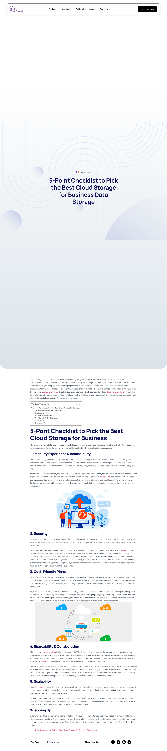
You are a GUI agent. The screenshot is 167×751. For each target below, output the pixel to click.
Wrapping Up (41, 423)
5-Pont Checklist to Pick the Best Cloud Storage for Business (56, 408)
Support (92, 9)
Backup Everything (50, 392)
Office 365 (45, 661)
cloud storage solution (115, 392)
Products (52, 9)
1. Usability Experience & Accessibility (49, 410)
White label (81, 9)
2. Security (40, 413)
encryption (125, 550)
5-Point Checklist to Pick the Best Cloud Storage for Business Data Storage (66, 730)
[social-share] (113, 742)
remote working (49, 652)
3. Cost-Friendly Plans (44, 415)
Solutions (66, 9)
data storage (40, 687)
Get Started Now (147, 9)
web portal (105, 477)
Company (104, 9)
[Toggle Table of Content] (77, 405)
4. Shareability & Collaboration (47, 418)
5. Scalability (40, 420)
